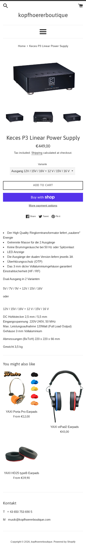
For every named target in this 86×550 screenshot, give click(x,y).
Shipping (36, 152)
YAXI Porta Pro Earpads (21, 411)
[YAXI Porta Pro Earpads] (21, 388)
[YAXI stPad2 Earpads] (64, 396)
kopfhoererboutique (43, 15)
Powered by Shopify (64, 541)
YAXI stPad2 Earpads (64, 426)
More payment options (43, 205)
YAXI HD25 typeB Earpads (21, 473)
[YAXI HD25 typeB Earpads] (21, 454)
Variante (42, 164)
